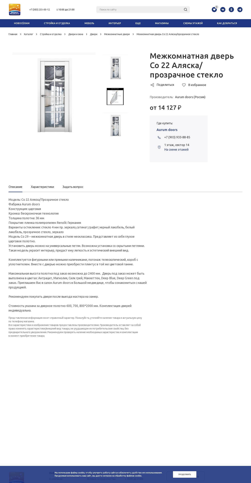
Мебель (89, 23)
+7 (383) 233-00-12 (39, 9)
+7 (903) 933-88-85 (177, 137)
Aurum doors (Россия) (190, 97)
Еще (138, 23)
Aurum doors (167, 130)
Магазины (162, 23)
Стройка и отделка (57, 23)
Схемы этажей (193, 23)
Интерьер (115, 23)
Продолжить (184, 474)
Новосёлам (22, 23)
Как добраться (227, 23)
